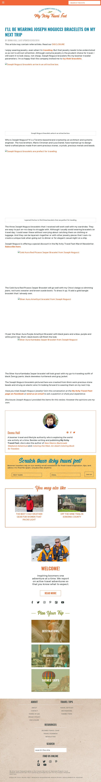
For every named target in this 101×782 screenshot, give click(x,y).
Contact (34, 711)
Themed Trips (66, 714)
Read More (50, 593)
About (34, 707)
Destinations (66, 711)
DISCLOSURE (58, 44)
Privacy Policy (34, 717)
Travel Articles (66, 707)
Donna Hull (12, 40)
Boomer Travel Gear (50, 730)
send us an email (35, 394)
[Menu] (3, 3)
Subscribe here (13, 246)
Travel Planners (50, 733)
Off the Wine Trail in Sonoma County (71, 515)
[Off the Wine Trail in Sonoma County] (72, 503)
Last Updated (29, 40)
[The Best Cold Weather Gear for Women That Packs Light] (29, 503)
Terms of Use (34, 714)
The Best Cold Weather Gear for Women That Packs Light (29, 517)
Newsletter (50, 736)
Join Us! (89, 474)
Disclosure (34, 720)
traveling (47, 50)
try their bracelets (72, 58)
